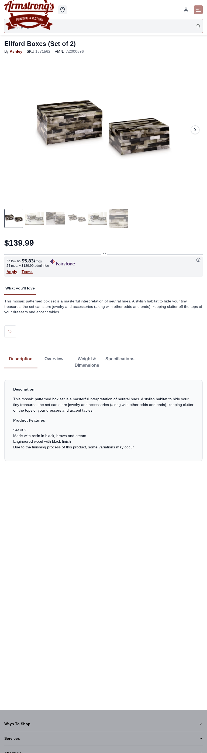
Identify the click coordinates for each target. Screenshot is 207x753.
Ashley (16, 51)
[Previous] (12, 129)
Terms (27, 271)
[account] (186, 9)
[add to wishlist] (10, 331)
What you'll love (20, 288)
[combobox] (103, 27)
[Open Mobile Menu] (198, 9)
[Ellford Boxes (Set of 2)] (103, 130)
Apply (11, 271)
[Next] (195, 129)
